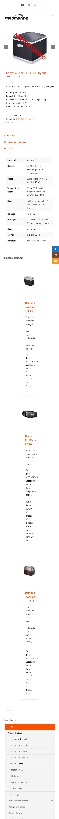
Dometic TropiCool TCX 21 (30, 307)
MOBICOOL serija (16, 770)
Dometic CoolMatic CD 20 (30, 440)
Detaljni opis (9, 135)
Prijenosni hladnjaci (15, 733)
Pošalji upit (9, 148)
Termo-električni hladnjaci (19, 801)
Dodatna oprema (15, 813)
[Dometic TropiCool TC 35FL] (29, 571)
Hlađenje (10, 727)
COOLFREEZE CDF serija (19, 757)
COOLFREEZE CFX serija (19, 745)
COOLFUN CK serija (25, 119)
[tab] (29, 136)
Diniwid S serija (16, 788)
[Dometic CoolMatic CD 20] (29, 414)
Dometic (17, 122)
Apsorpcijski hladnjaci (17, 807)
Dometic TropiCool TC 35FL (30, 597)
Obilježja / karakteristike (15, 142)
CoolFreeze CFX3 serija (18, 782)
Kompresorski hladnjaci (18, 739)
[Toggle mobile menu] (53, 14)
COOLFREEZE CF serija (18, 751)
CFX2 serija (14, 794)
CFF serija (14, 776)
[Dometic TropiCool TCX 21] (29, 281)
